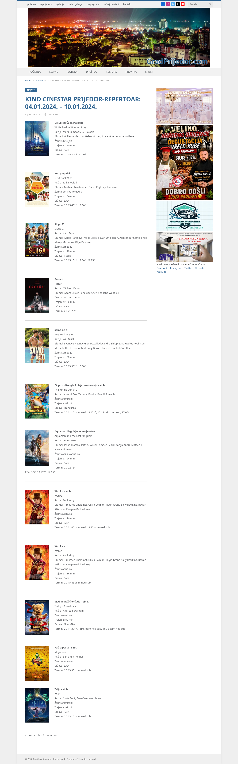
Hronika (131, 71)
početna (31, 4)
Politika (72, 71)
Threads (199, 268)
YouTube (161, 271)
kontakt (127, 4)
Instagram (176, 268)
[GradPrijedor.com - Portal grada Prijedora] (119, 66)
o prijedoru (46, 4)
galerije (60, 4)
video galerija (75, 4)
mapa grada (93, 4)
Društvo (91, 71)
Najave (53, 71)
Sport (149, 71)
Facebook (161, 268)
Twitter (188, 268)
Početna (35, 71)
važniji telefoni (111, 4)
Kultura (111, 71)
